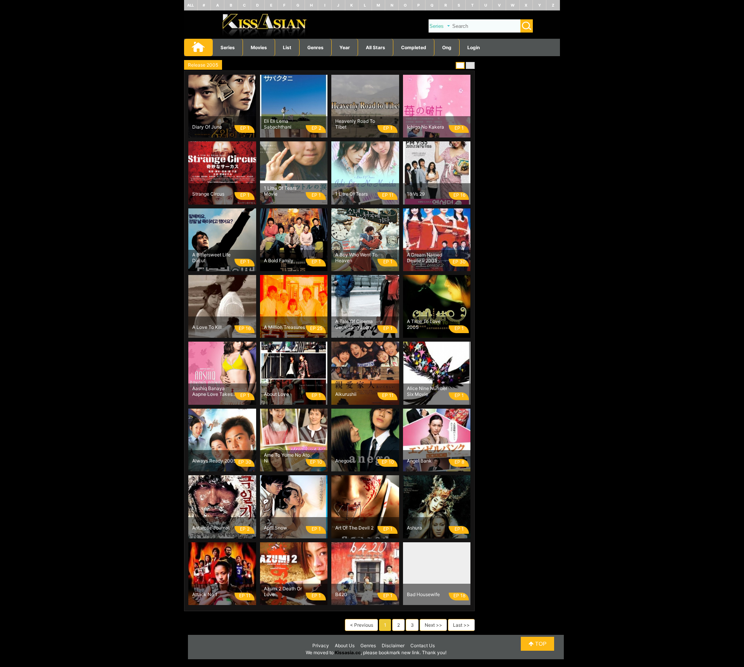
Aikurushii (345, 394)
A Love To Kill (207, 327)
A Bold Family (278, 260)
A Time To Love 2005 (424, 324)
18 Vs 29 (416, 194)
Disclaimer (393, 645)
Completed (413, 47)
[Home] (372, 37)
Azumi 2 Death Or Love (283, 591)
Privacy (320, 645)
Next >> (433, 625)
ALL (190, 5)
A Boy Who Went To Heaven (356, 257)
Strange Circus (208, 194)
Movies (259, 47)
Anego (342, 461)
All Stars (375, 47)
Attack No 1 (204, 594)
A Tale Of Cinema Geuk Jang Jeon (354, 324)
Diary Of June (207, 127)
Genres (368, 645)
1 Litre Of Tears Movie (280, 191)
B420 (341, 594)
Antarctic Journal (210, 528)
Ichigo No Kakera (425, 127)
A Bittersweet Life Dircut (211, 257)
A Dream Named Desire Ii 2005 (424, 257)
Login (473, 47)
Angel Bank (419, 461)
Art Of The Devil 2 (354, 528)
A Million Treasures (284, 327)
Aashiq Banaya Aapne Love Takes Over (212, 391)
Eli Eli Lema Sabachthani (277, 124)
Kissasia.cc (348, 652)
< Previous (361, 625)
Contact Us (422, 645)
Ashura (414, 528)
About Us (345, 645)
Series (227, 47)
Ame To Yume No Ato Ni (287, 458)
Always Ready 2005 (214, 461)
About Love (276, 394)
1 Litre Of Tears (351, 194)
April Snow (275, 528)
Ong (446, 47)
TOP (540, 644)
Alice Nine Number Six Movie (427, 391)
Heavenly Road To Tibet (355, 124)
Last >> (461, 625)
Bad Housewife (423, 594)
